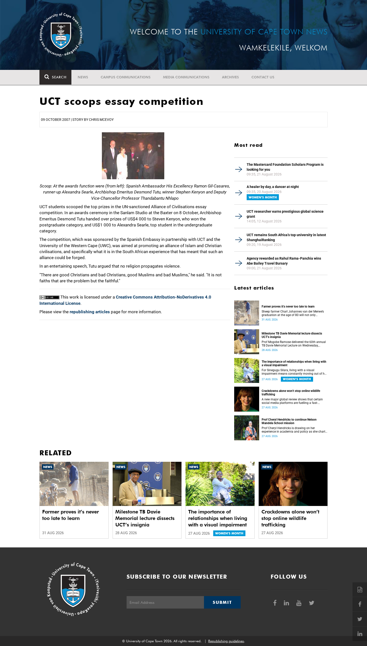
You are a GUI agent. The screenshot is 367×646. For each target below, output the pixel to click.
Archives (230, 77)
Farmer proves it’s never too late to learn (288, 306)
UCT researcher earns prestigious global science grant (285, 213)
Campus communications (126, 77)
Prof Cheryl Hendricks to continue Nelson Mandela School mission (289, 421)
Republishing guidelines (226, 641)
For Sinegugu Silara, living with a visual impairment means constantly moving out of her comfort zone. (294, 371)
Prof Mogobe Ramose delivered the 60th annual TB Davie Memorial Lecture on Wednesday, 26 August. (294, 343)
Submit (222, 602)
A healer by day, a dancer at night (273, 187)
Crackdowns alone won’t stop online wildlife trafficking (291, 392)
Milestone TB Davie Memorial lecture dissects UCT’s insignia (292, 335)
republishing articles (90, 311)
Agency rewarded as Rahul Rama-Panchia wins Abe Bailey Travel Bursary (284, 260)
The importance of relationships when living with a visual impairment (294, 363)
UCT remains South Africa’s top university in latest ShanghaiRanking (286, 237)
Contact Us (262, 77)
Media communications (186, 77)
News (83, 77)
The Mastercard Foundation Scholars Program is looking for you (285, 166)
